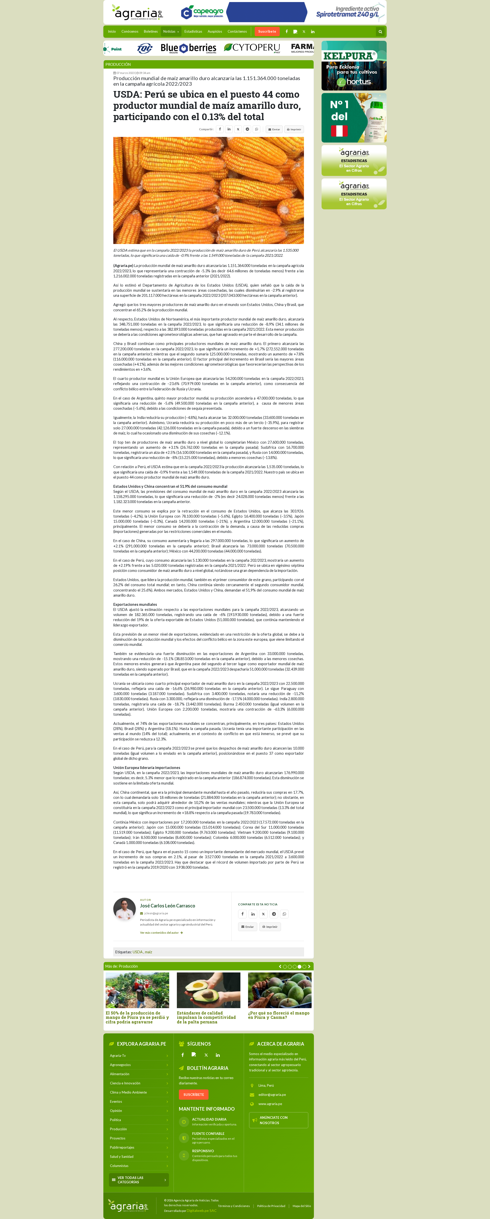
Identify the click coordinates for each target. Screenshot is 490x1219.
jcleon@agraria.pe (156, 913)
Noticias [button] (169, 31)
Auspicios (215, 31)
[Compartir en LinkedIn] (229, 129)
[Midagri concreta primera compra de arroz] (280, 990)
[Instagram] (194, 1055)
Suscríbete (267, 31)
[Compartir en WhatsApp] (256, 129)
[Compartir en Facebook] (220, 129)
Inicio (113, 31)
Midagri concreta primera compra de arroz (275, 1015)
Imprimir (296, 129)
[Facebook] (183, 1055)
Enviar (276, 129)
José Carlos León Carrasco (167, 905)
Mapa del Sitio (302, 1206)
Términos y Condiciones (234, 1206)
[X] (206, 1055)
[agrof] (354, 160)
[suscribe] (354, 193)
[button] (285, 966)
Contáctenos (237, 31)
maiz (148, 952)
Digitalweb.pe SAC (202, 1210)
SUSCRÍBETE (193, 1095)
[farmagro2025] (297, 48)
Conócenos (129, 31)
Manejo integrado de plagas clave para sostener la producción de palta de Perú (206, 1017)
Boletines (151, 31)
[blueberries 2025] (161, 48)
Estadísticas (193, 31)
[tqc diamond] (354, 65)
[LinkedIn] (218, 1055)
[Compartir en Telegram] (247, 129)
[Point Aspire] (281, 12)
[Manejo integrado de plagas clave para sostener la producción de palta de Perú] (208, 990)
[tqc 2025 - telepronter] (117, 48)
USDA (138, 952)
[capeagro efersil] (354, 117)
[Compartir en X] (238, 129)
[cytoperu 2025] (224, 48)
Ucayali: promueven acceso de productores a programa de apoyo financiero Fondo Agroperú (137, 1020)
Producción (118, 64)
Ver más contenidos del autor (159, 932)
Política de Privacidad (271, 1206)
